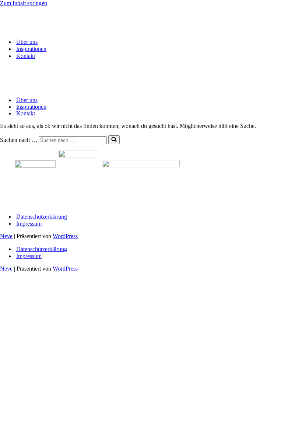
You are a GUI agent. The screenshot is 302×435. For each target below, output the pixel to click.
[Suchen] (114, 139)
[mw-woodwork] (37, 29)
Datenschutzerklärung (41, 216)
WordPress (65, 236)
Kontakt (25, 56)
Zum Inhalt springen (23, 3)
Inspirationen (31, 49)
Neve (6, 236)
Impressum (29, 223)
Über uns (27, 42)
